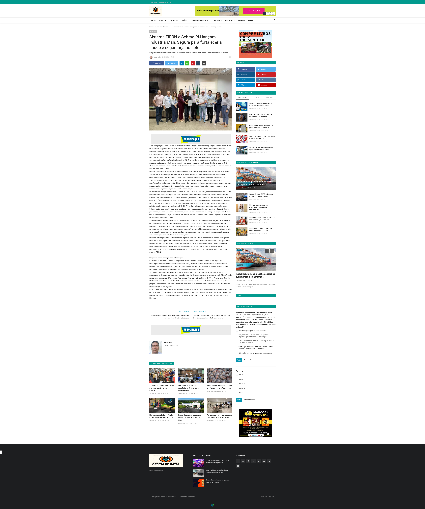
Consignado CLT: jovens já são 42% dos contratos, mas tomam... (262, 219)
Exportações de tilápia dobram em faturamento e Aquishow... (219, 386)
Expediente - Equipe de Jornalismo (161, 2)
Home (153, 20)
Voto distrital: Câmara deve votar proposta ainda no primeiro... (261, 127)
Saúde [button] (184, 20)
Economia (159, 27)
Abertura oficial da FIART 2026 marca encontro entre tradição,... (161, 387)
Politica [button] (173, 20)
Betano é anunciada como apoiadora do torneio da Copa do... (219, 481)
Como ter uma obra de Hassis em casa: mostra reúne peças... (261, 230)
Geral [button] (162, 20)
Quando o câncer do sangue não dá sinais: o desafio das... (262, 137)
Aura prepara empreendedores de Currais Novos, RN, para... (219, 416)
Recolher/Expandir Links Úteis (1, 452)
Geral (250, 20)
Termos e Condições (267, 496)
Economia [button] (216, 20)
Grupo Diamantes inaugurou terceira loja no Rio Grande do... (189, 417)
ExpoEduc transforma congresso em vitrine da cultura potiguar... (218, 461)
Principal (151, 27)
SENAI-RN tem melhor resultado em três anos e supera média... (188, 387)
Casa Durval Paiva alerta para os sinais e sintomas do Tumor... (260, 105)
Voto (239, 360)
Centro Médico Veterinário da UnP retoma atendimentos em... (217, 471)
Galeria (241, 20)
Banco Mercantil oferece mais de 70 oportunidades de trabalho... (262, 148)
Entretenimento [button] (199, 20)
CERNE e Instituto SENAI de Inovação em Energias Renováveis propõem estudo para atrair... (211, 316)
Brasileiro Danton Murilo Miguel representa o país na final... (260, 116)
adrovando (157, 57)
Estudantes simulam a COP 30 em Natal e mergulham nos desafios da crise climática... (169, 316)
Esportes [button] (229, 20)
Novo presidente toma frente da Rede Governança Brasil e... (161, 416)
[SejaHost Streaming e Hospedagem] (212, 505)
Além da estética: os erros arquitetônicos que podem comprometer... (259, 207)
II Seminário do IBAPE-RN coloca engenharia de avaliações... (261, 195)
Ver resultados (249, 360)
